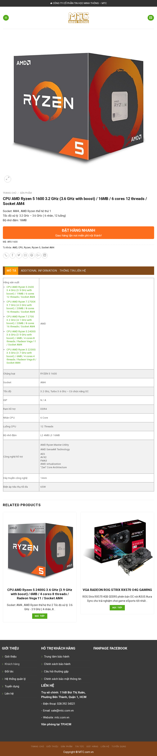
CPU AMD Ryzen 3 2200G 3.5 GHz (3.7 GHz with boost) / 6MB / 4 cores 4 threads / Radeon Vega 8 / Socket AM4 (21, 356)
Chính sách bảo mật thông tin (62, 679)
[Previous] (3, 571)
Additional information (39, 270)
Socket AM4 (48, 247)
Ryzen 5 (36, 247)
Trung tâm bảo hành (56, 656)
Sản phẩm (26, 192)
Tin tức (79, 746)
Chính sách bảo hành (57, 664)
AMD (14, 247)
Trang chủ (9, 192)
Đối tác (9, 671)
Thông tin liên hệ (73, 270)
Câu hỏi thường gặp (56, 671)
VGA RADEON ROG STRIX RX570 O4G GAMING (117, 590)
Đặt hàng (92, 746)
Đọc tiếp (40, 616)
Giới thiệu (10, 656)
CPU (20, 247)
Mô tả (11, 270)
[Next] (154, 571)
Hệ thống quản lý (15, 679)
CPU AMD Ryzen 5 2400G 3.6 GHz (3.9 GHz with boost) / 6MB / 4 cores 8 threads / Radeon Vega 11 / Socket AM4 (21, 338)
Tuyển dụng (12, 686)
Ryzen (27, 247)
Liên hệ (9, 693)
